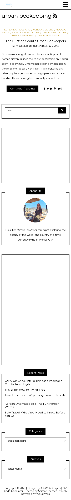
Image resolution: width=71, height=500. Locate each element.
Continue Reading (22, 88)
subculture (31, 32)
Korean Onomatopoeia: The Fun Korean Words (32, 405)
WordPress (43, 494)
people (16, 32)
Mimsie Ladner (24, 45)
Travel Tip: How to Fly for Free (25, 389)
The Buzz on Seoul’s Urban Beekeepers (35, 41)
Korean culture (43, 29)
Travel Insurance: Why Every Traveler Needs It (35, 397)
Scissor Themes (47, 491)
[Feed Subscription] (55, 16)
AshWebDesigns (50, 488)
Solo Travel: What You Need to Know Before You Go (35, 414)
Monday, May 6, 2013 (47, 45)
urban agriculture (54, 32)
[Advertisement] (34, 155)
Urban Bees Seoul (48, 35)
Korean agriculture (17, 29)
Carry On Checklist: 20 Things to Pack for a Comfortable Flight (33, 382)
